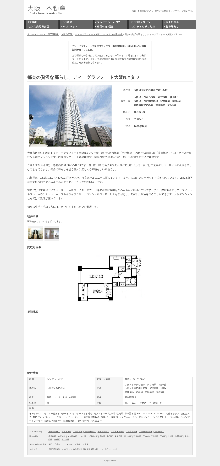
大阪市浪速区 (103, 431)
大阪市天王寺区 (117, 431)
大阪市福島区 (90, 431)
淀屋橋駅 (179, 436)
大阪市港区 (159, 431)
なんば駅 (82, 436)
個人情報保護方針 (90, 449)
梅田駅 (110, 436)
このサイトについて (108, 449)
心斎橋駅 (61, 436)
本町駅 (57, 439)
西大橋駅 (137, 436)
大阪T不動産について (142, 10)
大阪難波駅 (93, 436)
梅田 (50, 444)
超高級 (77, 444)
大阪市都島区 (131, 431)
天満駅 (163, 436)
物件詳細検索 (161, 10)
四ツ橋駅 (128, 436)
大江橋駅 (65, 439)
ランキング (67, 444)
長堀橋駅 (52, 436)
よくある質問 (74, 449)
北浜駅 (170, 436)
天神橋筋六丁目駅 (150, 436)
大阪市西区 (77, 431)
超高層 (85, 444)
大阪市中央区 (54, 431)
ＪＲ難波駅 (72, 436)
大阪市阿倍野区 (145, 431)
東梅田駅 (118, 436)
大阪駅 (102, 436)
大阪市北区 (66, 431)
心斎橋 (57, 444)
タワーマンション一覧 (181, 10)
